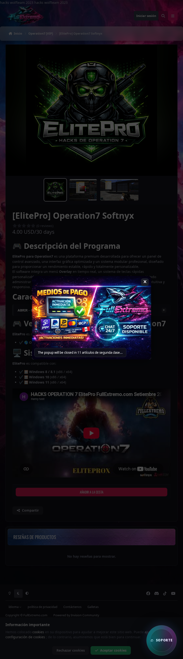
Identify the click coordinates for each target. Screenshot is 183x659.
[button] (161, 640)
